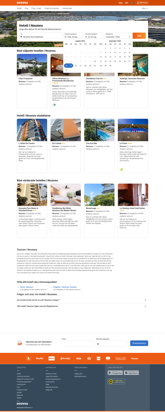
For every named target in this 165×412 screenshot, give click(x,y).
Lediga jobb (78, 374)
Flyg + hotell (36, 8)
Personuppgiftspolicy (53, 379)
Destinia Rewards (52, 387)
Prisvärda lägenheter (24, 382)
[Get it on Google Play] (116, 373)
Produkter (21, 367)
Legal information (52, 376)
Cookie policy (50, 382)
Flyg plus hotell (22, 390)
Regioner (20, 395)
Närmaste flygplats (102, 339)
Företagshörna (80, 367)
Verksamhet (67, 8)
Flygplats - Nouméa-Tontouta (65, 287)
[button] (126, 3)
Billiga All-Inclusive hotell (25, 379)
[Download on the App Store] (132, 373)
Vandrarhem (21, 384)
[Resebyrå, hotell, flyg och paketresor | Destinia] (22, 3)
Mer (144, 8)
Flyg (26, 8)
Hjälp (47, 384)
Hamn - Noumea (26, 287)
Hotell (19, 8)
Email (64, 339)
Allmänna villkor (51, 374)
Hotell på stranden (52, 8)
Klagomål (49, 390)
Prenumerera (139, 343)
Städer (19, 398)
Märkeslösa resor (80, 376)
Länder (19, 392)
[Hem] (17, 13)
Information (51, 367)
